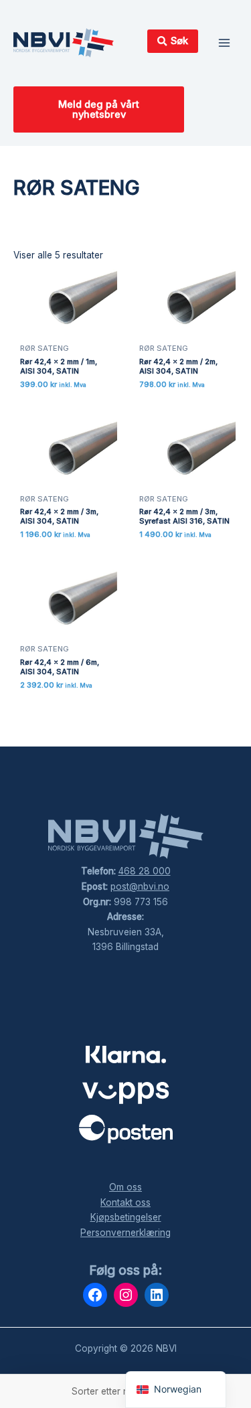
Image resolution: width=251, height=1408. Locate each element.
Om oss (125, 1187)
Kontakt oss (125, 1202)
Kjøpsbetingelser (125, 1217)
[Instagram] (126, 1295)
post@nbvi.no (139, 886)
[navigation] (175, 1389)
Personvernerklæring (125, 1232)
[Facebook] (95, 1295)
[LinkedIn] (157, 1295)
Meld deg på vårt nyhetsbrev (98, 109)
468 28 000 (144, 871)
